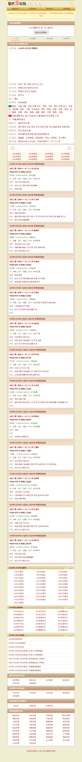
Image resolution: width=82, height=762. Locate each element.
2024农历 (32, 38)
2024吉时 (49, 38)
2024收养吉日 (41, 627)
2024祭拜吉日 (18, 627)
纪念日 (15, 706)
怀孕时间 (49, 706)
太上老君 (49, 740)
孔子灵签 (32, 731)
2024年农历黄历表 (15, 639)
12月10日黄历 (18, 581)
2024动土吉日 (41, 614)
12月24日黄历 (63, 593)
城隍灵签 (49, 731)
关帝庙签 (32, 721)
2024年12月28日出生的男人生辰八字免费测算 (26, 651)
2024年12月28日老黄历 (17, 643)
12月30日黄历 (63, 599)
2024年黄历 (16, 154)
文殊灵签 (32, 725)
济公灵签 (66, 740)
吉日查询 (49, 680)
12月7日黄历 (18, 578)
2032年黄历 (16, 159)
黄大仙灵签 (66, 715)
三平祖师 (66, 734)
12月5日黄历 (40, 575)
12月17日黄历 (41, 587)
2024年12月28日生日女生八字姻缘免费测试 (25, 670)
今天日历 (15, 693)
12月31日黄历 (18, 603)
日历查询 (32, 9)
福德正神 (66, 737)
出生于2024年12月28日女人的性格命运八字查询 (26, 663)
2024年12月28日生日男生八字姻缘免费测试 (25, 667)
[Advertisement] (41, 66)
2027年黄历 (65, 154)
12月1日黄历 (18, 572)
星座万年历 (51, 751)
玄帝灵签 (66, 721)
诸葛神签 (49, 721)
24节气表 (15, 683)
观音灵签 (15, 715)
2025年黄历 (33, 154)
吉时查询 (32, 683)
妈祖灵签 (66, 718)
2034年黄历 (49, 159)
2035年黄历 (65, 159)
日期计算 (32, 706)
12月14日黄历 (41, 584)
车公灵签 (15, 725)
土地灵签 (15, 721)
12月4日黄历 (18, 575)
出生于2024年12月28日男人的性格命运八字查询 (26, 659)
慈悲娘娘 (49, 737)
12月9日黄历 (62, 578)
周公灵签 (15, 731)
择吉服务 (66, 9)
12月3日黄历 (62, 572)
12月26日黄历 (41, 596)
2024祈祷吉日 (18, 630)
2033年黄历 (33, 159)
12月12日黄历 (63, 581)
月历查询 (15, 696)
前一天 (12, 148)
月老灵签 (32, 715)
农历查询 (15, 680)
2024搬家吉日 (63, 611)
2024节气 (66, 38)
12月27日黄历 (63, 596)
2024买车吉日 (41, 624)
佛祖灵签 (15, 718)
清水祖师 (32, 734)
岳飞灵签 (32, 740)
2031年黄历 (65, 156)
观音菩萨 (15, 737)
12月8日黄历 (40, 578)
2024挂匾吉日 (18, 621)
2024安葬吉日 (41, 621)
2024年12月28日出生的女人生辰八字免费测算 (26, 655)
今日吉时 (49, 693)
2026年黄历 (49, 154)
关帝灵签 (49, 715)
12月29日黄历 (41, 599)
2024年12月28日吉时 (16, 647)
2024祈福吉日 (63, 627)
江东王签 (15, 743)
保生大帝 (49, 734)
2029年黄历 (33, 156)
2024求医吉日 (63, 630)
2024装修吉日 (41, 617)
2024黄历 (15, 38)
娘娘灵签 (49, 728)
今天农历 (32, 693)
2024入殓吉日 (63, 621)
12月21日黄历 (63, 590)
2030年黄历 (49, 156)
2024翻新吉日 (41, 630)
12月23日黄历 (41, 593)
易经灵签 (66, 728)
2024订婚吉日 (63, 614)
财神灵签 (66, 731)
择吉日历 (66, 680)
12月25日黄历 (18, 596)
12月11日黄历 (41, 581)
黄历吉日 (49, 9)
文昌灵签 (32, 743)
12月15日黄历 (63, 584)
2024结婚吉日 (18, 614)
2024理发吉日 (63, 617)
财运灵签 (15, 728)
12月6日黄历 (62, 575)
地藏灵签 (32, 728)
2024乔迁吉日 (41, 611)
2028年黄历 (16, 156)
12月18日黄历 (63, 587)
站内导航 (72, 3)
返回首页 (15, 9)
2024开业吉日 (18, 611)
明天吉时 (66, 693)
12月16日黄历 (18, 587)
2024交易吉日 (63, 624)
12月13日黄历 (18, 584)
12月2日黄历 (40, 572)
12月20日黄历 (41, 590)
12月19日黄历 (18, 590)
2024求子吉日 (18, 624)
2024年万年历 (32, 751)
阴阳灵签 (32, 737)
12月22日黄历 (18, 593)
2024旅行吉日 (18, 617)
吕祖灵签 (32, 718)
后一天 (69, 148)
